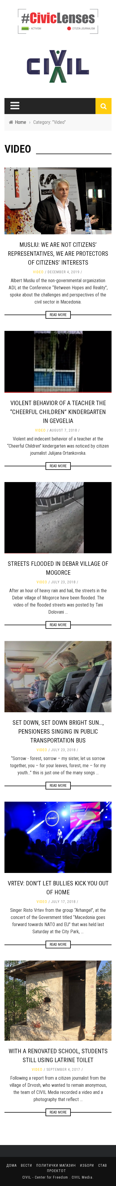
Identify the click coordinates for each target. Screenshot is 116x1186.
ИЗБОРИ (87, 1165)
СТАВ (102, 1165)
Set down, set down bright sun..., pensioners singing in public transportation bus (58, 731)
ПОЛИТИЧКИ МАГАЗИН (56, 1165)
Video (38, 272)
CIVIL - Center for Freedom (45, 1177)
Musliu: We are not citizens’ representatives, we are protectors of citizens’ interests (58, 253)
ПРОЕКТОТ (56, 1171)
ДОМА (11, 1165)
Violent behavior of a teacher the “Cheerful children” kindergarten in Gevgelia (58, 411)
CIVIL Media (82, 1177)
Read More (58, 315)
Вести (26, 1165)
